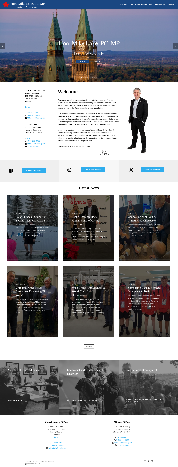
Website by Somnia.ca (33, 464)
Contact (96, 61)
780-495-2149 (32, 112)
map (28, 107)
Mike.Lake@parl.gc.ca (36, 118)
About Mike (83, 61)
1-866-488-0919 (33, 115)
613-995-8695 (32, 138)
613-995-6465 (33, 146)
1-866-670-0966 (33, 141)
